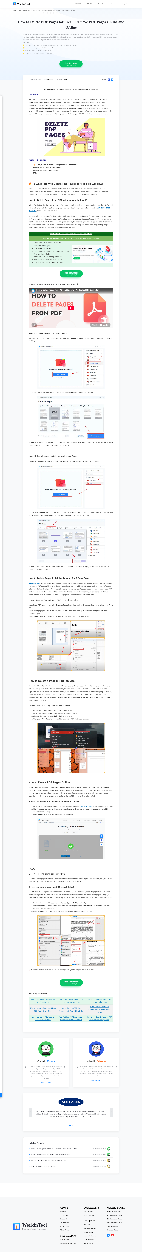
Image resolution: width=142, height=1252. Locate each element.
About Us (63, 1211)
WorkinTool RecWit (90, 1228)
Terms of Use (64, 1219)
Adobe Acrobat (34, 583)
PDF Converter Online (114, 1211)
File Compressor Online (114, 1219)
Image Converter (89, 1215)
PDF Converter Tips (24, 10)
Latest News (64, 1215)
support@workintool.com (68, 1243)
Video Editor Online (113, 1226)
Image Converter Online (114, 1215)
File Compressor (89, 1232)
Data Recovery (88, 1243)
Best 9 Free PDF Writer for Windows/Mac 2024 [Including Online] (99, 1009)
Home (14, 10)
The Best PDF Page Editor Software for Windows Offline (71, 234)
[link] (14, 10)
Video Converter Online (114, 1222)
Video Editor (87, 1225)
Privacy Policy (64, 1230)
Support (124, 4)
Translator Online (112, 1230)
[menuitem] (79, 4)
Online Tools (101, 4)
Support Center (64, 1239)
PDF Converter (88, 1211)
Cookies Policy (64, 1222)
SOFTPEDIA (88, 1116)
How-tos (113, 4)
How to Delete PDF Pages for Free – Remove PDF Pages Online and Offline (53, 10)
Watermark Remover (90, 1236)
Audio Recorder (88, 1239)
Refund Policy (64, 1226)
